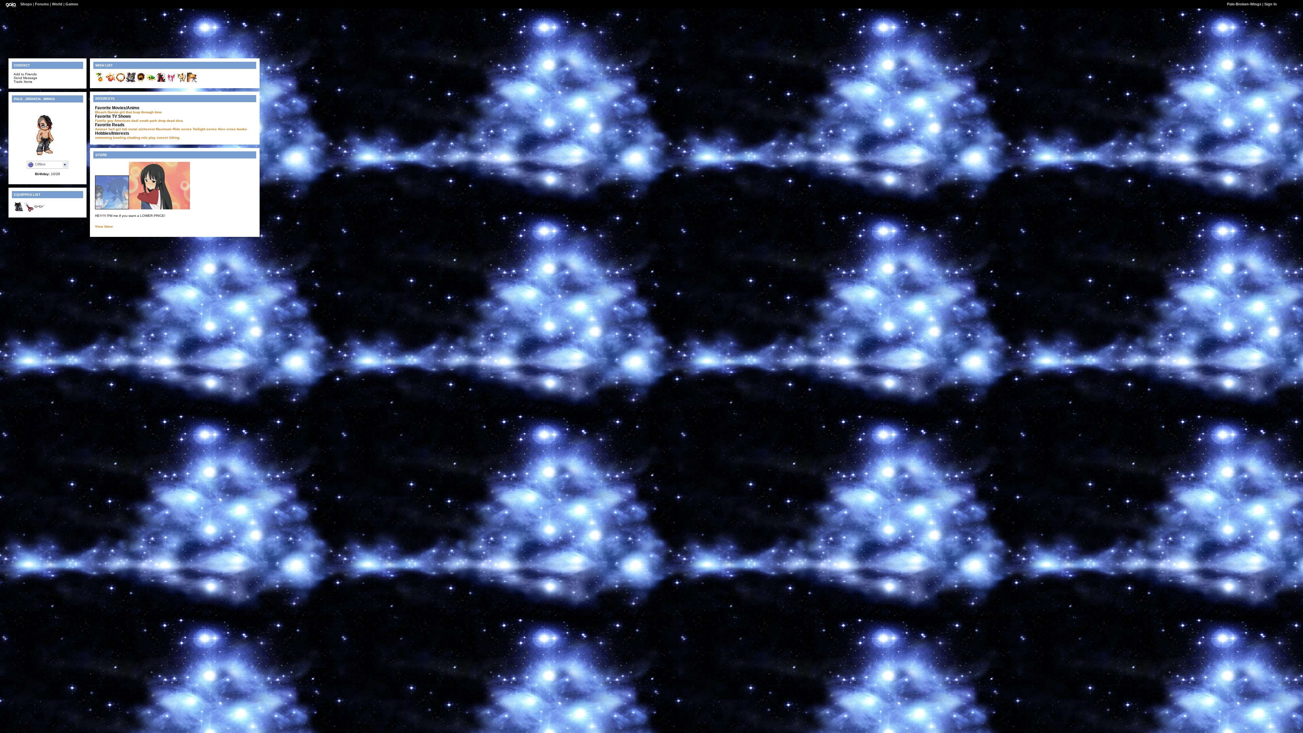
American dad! (126, 121)
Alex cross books (232, 129)
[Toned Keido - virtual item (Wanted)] (141, 81)
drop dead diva (170, 121)
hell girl (115, 129)
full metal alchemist (138, 129)
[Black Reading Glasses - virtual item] (39, 210)
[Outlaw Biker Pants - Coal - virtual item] (19, 210)
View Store (104, 226)
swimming (103, 137)
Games (71, 4)
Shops (26, 4)
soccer (162, 137)
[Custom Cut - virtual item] (29, 210)
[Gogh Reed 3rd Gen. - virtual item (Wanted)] (100, 81)
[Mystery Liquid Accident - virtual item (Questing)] (171, 81)
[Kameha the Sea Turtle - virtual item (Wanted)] (151, 81)
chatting (133, 137)
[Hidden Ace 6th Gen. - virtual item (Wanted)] (161, 81)
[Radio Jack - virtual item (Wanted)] (131, 81)
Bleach (101, 112)
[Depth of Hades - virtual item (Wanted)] (120, 81)
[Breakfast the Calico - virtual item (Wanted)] (181, 81)
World (57, 4)
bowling (119, 137)
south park (148, 121)
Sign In (1270, 4)
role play (148, 137)
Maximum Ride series (174, 129)
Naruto (113, 112)
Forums (42, 4)
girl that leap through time (140, 112)
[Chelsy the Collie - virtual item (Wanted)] (192, 81)
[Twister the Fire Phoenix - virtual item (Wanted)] (110, 81)
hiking (174, 137)
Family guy (104, 121)
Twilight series (205, 129)
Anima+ (101, 129)
